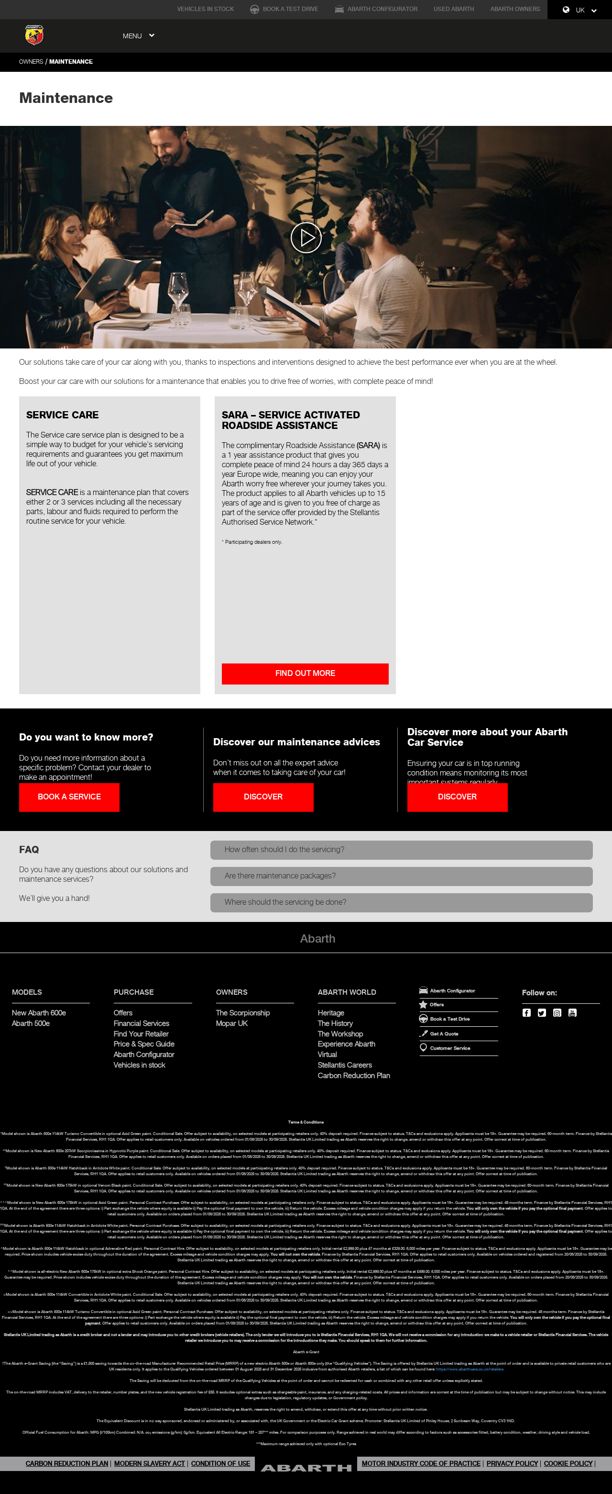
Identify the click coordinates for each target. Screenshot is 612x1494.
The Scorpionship (243, 1013)
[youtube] (573, 1013)
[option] (306, 237)
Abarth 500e (31, 1023)
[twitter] (542, 1013)
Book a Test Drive (290, 9)
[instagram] (557, 1013)
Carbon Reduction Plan (354, 1075)
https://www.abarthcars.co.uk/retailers (469, 1369)
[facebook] (527, 1013)
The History (335, 1023)
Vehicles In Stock (205, 9)
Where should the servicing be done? (286, 903)
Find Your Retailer (141, 1034)
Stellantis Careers (345, 1065)
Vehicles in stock (139, 1065)
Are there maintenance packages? (280, 876)
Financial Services (141, 1023)
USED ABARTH (454, 9)
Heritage (331, 1013)
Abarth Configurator (381, 9)
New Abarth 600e (39, 1013)
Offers (123, 1013)
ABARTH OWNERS (515, 9)
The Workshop (340, 1034)
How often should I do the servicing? (285, 850)
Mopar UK (232, 1023)
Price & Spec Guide (144, 1044)
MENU (133, 36)
